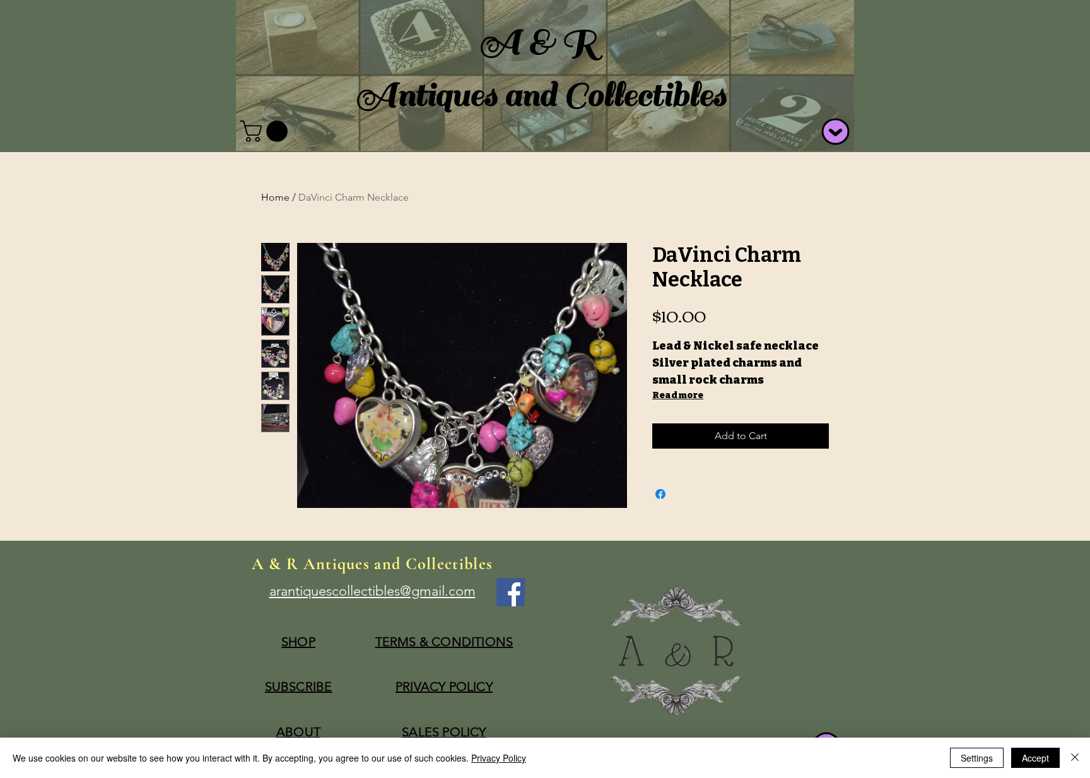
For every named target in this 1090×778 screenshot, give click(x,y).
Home (275, 197)
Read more (677, 395)
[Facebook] (510, 592)
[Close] (1074, 758)
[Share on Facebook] (660, 494)
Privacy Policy (498, 757)
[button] (266, 131)
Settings (977, 757)
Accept (1035, 757)
